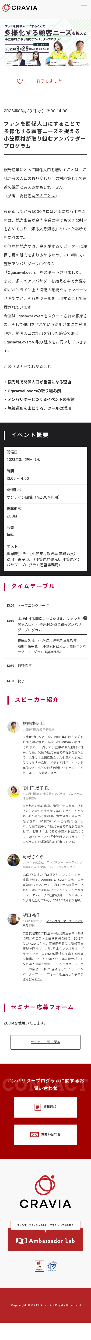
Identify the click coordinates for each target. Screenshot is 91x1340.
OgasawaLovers (30, 316)
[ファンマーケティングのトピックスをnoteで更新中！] (45, 1239)
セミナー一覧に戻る (45, 1042)
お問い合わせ (51, 1135)
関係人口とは (43, 196)
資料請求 (49, 1107)
